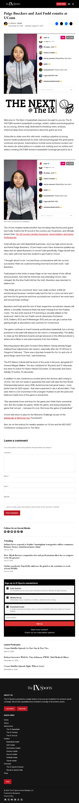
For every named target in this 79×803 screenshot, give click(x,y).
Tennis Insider (11, 761)
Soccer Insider (11, 754)
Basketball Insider (12, 742)
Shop (6, 773)
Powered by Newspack (12, 793)
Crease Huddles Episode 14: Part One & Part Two (26, 648)
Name (6, 476)
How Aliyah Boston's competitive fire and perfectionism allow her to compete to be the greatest (38, 556)
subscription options (45, 632)
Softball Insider (11, 757)
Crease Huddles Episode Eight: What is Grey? (24, 666)
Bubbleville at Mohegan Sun (17, 418)
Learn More (10, 708)
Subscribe (61, 4)
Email (6, 486)
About (6, 723)
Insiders (7, 739)
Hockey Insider (12, 751)
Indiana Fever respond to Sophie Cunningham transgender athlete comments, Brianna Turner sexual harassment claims (39, 545)
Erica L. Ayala (16, 23)
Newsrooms (8, 726)
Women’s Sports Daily (14, 770)
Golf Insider (10, 745)
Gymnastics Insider (13, 748)
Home (6, 720)
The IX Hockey (12, 732)
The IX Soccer (11, 736)
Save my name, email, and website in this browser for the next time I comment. (32, 507)
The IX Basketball (12, 729)
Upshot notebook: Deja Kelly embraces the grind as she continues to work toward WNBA (37, 567)
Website (6, 497)
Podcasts (7, 764)
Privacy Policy (8, 796)
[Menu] (69, 4)
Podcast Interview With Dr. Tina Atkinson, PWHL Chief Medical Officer (36, 657)
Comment (7, 452)
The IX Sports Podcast (14, 767)
